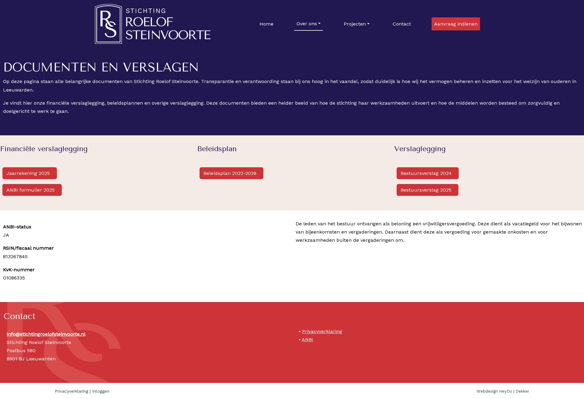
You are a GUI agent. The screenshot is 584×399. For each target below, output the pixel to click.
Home (266, 24)
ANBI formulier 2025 (31, 190)
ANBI (307, 339)
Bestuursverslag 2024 (427, 173)
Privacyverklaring (322, 331)
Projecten (355, 24)
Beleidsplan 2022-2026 (230, 173)
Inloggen (100, 391)
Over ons (307, 23)
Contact (402, 24)
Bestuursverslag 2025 (427, 190)
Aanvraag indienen (456, 24)
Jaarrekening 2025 (28, 173)
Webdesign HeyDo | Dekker (503, 391)
